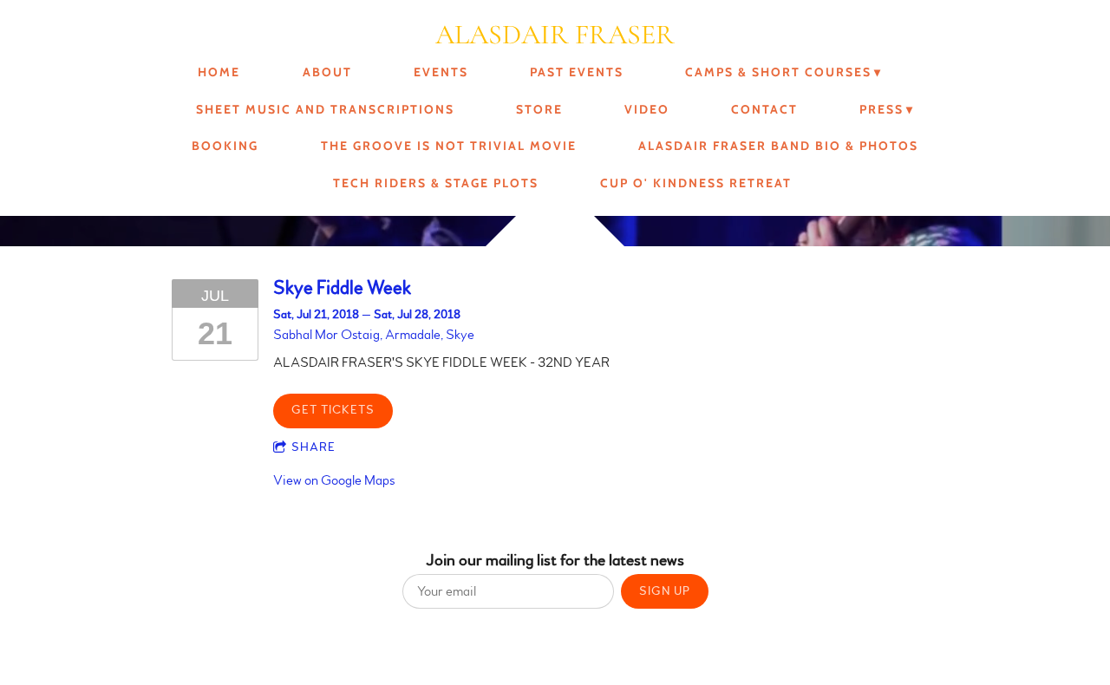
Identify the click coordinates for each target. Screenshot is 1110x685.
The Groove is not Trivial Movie (449, 145)
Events (441, 72)
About (327, 72)
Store (539, 109)
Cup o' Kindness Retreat (696, 183)
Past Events (577, 72)
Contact (764, 109)
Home (219, 72)
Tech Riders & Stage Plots (436, 183)
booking (225, 145)
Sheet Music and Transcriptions (325, 109)
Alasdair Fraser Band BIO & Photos (778, 145)
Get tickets (333, 410)
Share (313, 447)
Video (646, 109)
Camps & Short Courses (778, 72)
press (881, 109)
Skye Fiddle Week (342, 287)
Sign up (664, 591)
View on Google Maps (334, 480)
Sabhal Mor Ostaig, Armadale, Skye (373, 335)
